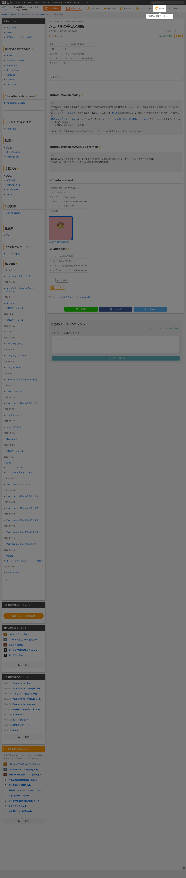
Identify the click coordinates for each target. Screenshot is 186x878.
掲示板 (162, 8)
